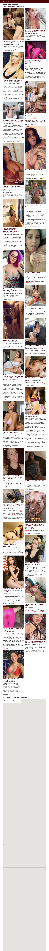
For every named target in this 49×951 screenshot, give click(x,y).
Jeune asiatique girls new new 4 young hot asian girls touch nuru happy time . (35, 525)
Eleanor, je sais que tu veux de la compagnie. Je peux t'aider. (13, 679)
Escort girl (5, 4)
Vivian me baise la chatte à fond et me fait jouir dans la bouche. (34, 307)
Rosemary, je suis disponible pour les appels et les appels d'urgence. (35, 30)
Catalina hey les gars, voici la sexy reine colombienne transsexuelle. (13, 121)
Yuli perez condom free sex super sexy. (13, 629)
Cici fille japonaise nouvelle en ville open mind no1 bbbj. (13, 42)
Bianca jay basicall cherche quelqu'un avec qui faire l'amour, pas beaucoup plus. (12, 477)
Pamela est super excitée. (33, 562)
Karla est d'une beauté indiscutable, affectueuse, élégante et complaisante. (11, 229)
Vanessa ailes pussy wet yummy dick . (34, 604)
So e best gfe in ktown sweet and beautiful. (35, 114)
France (9, 4)
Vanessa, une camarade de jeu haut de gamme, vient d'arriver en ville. (35, 62)
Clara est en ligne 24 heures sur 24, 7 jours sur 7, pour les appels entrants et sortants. (12, 290)
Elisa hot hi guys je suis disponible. (10, 545)
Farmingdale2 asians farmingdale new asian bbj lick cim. (35, 378)
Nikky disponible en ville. (32, 272)
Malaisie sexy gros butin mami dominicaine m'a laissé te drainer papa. (13, 188)
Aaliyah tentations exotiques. (34, 169)
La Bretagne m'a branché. (11, 340)
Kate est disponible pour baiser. (12, 80)
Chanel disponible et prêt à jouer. (35, 480)
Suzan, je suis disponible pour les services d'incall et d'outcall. (35, 641)
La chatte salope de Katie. (11, 432)
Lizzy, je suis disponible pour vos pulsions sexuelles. (35, 346)
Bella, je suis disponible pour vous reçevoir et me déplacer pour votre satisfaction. (13, 505)
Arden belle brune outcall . (33, 414)
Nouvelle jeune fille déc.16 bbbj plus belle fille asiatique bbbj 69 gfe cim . (12, 590)
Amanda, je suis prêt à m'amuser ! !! (35, 205)
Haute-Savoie (15, 4)
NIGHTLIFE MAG (6, 1)
